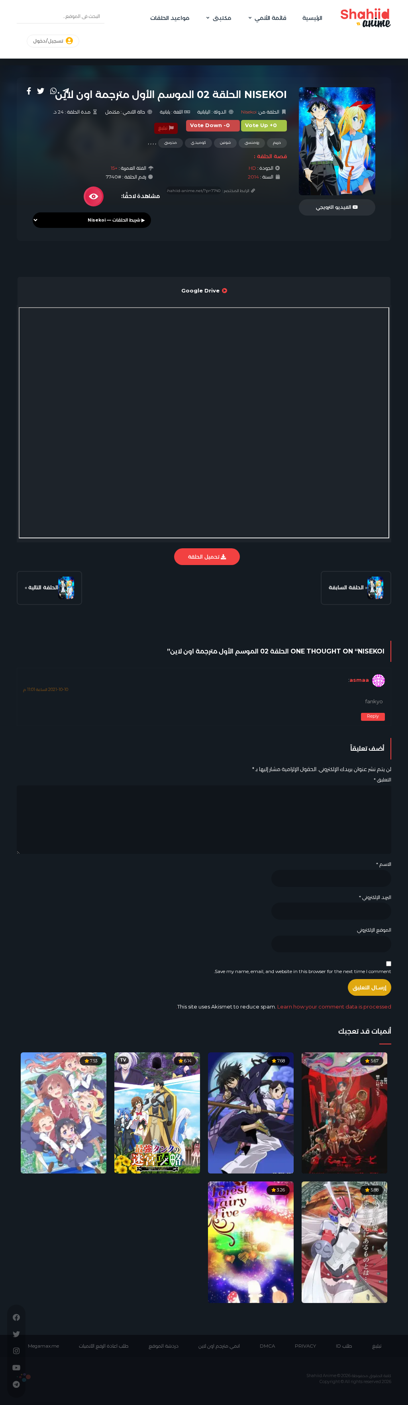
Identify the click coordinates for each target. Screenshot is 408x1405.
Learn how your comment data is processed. (283, 1006)
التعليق (382, 780)
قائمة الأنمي (270, 18)
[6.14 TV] (157, 1112)
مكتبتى (222, 18)
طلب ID (344, 1346)
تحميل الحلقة (204, 556)
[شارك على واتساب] (53, 90)
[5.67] (344, 1112)
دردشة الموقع (163, 1346)
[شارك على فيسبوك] (29, 90)
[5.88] (344, 1241)
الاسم (383, 864)
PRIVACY (305, 1346)
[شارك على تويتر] (40, 90)
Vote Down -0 (210, 125)
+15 (114, 168)
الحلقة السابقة (346, 587)
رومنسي (252, 142)
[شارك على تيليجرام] (66, 90)
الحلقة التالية (43, 587)
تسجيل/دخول (49, 41)
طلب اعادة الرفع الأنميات (104, 1346)
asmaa (359, 680)
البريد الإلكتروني (375, 897)
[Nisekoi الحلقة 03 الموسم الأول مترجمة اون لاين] (66, 588)
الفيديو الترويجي (334, 207)
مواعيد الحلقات (169, 18)
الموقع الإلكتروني (374, 930)
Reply (373, 716)
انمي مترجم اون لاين (219, 1346)
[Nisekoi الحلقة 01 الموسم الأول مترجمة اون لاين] (375, 588)
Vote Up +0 (261, 125)
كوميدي (198, 142)
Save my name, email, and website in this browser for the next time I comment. (302, 971)
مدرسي (170, 142)
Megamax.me (43, 1346)
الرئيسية (312, 18)
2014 (253, 177)
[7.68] (251, 1112)
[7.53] (63, 1112)
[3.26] (251, 1241)
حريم (277, 142)
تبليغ (163, 128)
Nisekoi (249, 112)
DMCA (267, 1346)
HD (252, 168)
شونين (225, 142)
